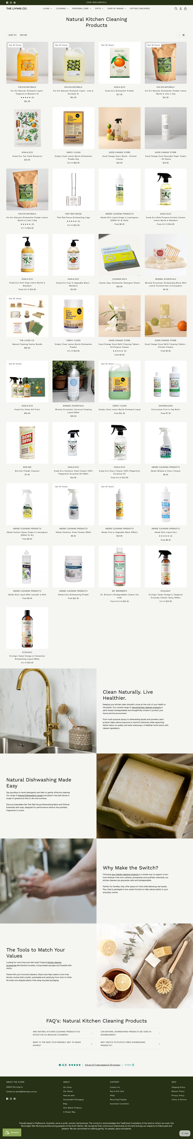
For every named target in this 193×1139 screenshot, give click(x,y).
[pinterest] (15, 2)
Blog (65, 1104)
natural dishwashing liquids (30, 795)
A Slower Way (69, 1112)
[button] (178, 35)
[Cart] (185, 8)
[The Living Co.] (16, 8)
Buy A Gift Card (117, 1091)
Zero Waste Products (72, 1108)
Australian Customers (119, 1104)
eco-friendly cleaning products (125, 874)
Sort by (12, 35)
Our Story (67, 1087)
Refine (23, 35)
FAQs (112, 1095)
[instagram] (11, 2)
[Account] (180, 8)
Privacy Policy (178, 1095)
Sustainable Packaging (73, 1100)
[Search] (176, 8)
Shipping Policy (178, 1087)
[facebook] (7, 2)
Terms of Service (179, 1100)
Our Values (68, 1091)
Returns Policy (178, 1091)
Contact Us (115, 1087)
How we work (69, 1095)
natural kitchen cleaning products (146, 707)
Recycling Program (118, 1100)
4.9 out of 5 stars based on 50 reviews (102, 1065)
